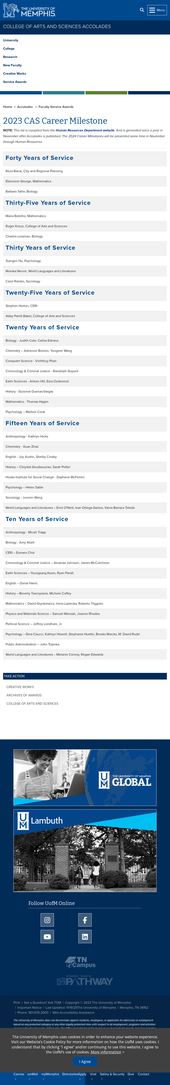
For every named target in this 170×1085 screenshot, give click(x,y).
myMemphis (50, 1074)
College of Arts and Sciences (32, 704)
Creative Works (14, 74)
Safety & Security (112, 1074)
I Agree (85, 1061)
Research (10, 57)
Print (16, 1003)
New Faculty (12, 65)
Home (7, 107)
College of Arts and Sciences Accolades (57, 26)
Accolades (25, 107)
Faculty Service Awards (56, 107)
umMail (32, 1074)
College (9, 49)
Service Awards (15, 82)
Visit (93, 1074)
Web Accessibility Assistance (73, 1013)
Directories (70, 1074)
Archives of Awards (23, 695)
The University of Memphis (96, 1008)
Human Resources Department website (85, 130)
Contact (143, 1074)
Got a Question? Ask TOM (42, 1003)
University (10, 40)
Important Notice (29, 1008)
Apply (82, 1074)
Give (131, 1074)
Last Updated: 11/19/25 (61, 1008)
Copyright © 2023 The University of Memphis (98, 1003)
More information (106, 1051)
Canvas (18, 1074)
